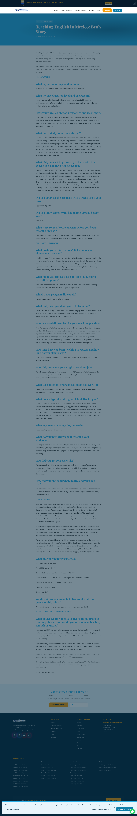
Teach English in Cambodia (20, 770)
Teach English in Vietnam (20, 767)
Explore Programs (80, 10)
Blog (98, 10)
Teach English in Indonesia (20, 786)
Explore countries (78, 705)
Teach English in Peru (76, 775)
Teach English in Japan (19, 773)
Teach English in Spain (47, 765)
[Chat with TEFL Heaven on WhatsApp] (132, 811)
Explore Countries (66, 10)
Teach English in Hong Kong (20, 781)
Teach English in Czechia (48, 770)
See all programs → (59, 705)
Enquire (107, 10)
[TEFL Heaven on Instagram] (14, 735)
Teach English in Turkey (105, 770)
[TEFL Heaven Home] (21, 10)
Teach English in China (19, 778)
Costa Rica (80, 737)
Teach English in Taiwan (19, 784)
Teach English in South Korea (21, 775)
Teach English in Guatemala (78, 770)
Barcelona (80, 743)
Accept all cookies (124, 809)
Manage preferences (12, 809)
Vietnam (79, 725)
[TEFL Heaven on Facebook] (19, 735)
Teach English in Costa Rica (78, 767)
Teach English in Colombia (77, 773)
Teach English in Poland (48, 773)
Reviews (91, 10)
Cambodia (80, 728)
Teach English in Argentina (77, 781)
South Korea (81, 734)
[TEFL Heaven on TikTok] (29, 735)
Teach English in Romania (48, 778)
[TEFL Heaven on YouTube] (24, 735)
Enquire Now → (113, 800)
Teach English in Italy (47, 767)
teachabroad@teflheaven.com (112, 722)
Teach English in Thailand (20, 765)
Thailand (79, 723)
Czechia (79, 748)
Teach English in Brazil (76, 778)
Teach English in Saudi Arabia (107, 767)
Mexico (79, 740)
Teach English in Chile (76, 784)
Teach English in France (48, 775)
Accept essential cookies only (102, 809)
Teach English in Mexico (77, 765)
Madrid (79, 746)
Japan (79, 731)
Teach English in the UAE (106, 765)
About (56, 10)
